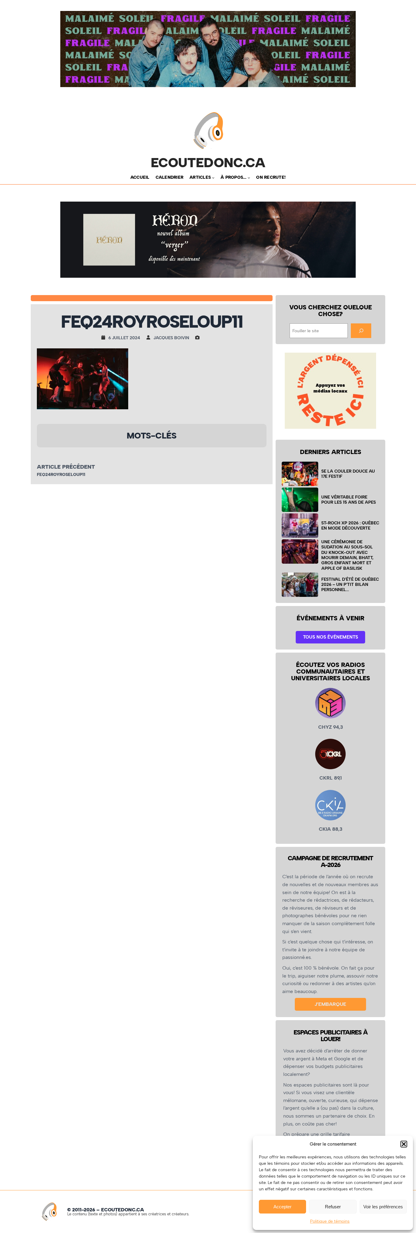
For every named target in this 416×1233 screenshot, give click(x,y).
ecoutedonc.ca (208, 163)
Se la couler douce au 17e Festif (348, 473)
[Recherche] (361, 330)
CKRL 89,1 (330, 778)
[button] (404, 1144)
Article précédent (66, 466)
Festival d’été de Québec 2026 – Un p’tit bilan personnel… (350, 584)
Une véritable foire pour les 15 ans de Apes (348, 499)
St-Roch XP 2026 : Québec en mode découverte (350, 525)
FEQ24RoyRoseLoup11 (61, 474)
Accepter (282, 1206)
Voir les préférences (383, 1206)
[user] (149, 337)
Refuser (333, 1206)
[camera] (199, 337)
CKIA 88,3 (330, 829)
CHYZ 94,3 (330, 727)
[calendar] (104, 337)
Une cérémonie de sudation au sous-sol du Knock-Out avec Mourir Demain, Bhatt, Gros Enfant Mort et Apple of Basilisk (347, 555)
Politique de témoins (330, 1221)
